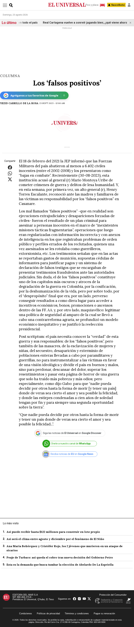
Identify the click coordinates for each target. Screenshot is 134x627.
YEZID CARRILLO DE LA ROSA (19, 103)
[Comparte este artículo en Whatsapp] (10, 173)
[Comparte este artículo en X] (10, 179)
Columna (10, 75)
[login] (129, 5)
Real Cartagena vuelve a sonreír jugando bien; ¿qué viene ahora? (81, 22)
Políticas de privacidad (48, 613)
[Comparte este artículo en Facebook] (10, 167)
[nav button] (5, 5)
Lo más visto (11, 523)
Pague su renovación (104, 613)
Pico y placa (91, 4)
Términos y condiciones (77, 613)
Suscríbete (118, 4)
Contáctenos (25, 613)
